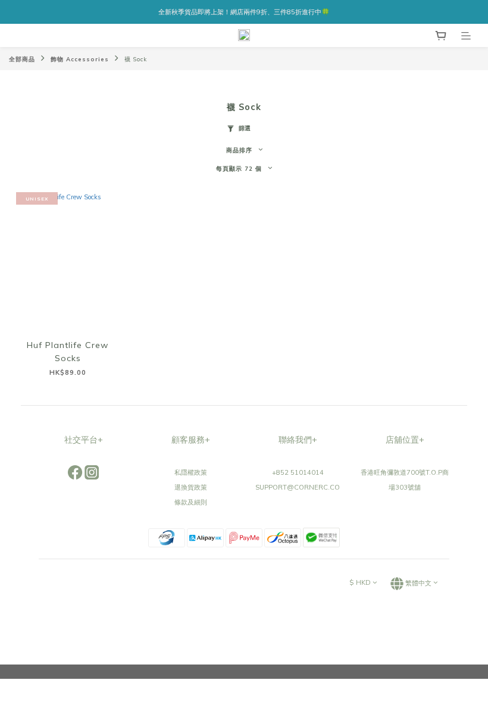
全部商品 (22, 58)
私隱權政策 (190, 472)
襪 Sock (135, 58)
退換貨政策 (190, 487)
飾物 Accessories (80, 58)
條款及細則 (190, 502)
